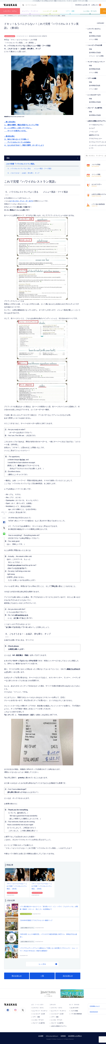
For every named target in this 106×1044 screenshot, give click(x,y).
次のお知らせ (68, 976)
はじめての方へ (74, 1007)
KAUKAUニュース (12, 15)
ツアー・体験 (70, 11)
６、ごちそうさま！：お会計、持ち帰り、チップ (23, 173)
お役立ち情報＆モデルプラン (27, 927)
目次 (8, 158)
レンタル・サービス (90, 11)
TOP (5, 15)
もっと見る (42, 964)
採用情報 (63, 1036)
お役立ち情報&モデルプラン (59, 1026)
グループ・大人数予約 (38, 1023)
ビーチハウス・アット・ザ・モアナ (21, 201)
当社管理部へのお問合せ (75, 1036)
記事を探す (53, 1004)
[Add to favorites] (4, 509)
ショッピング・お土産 (50, 11)
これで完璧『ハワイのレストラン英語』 (21, 164)
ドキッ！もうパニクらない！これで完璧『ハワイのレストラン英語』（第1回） (17, 886)
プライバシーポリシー (52, 1036)
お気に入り (96, 5)
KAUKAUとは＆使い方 (82, 5)
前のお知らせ (17, 976)
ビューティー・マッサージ (39, 1011)
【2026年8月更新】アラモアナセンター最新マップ (36, 920)
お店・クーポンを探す (37, 1004)
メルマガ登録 (74, 1011)
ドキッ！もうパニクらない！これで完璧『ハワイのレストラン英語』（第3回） (42, 886)
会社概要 (40, 1036)
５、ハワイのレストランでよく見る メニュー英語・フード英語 (29, 168)
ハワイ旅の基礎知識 (76, 1014)
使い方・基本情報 (74, 1004)
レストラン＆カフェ (22, 15)
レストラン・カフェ (10, 11)
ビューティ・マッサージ (30, 11)
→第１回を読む (10, 122)
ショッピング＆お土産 (26, 913)
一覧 (42, 976)
